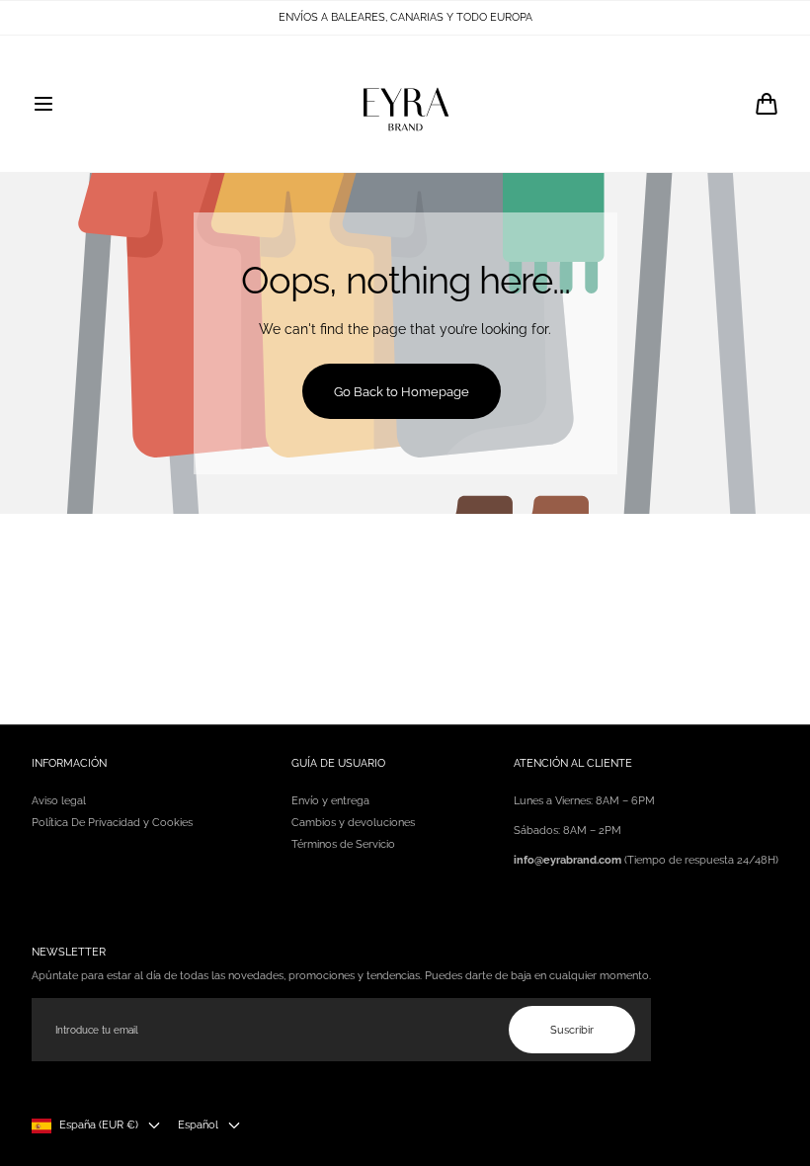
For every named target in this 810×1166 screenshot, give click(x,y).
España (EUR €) (98, 1124)
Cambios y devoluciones (353, 822)
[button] (43, 104)
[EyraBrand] (405, 103)
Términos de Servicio (343, 844)
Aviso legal (59, 800)
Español (198, 1124)
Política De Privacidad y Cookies (112, 822)
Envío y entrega (330, 800)
